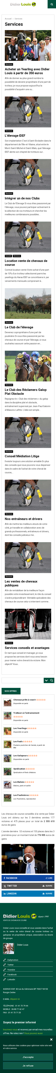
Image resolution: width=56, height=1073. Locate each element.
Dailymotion (12, 960)
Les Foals (18, 741)
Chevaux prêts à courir (24, 700)
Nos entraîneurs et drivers (23, 519)
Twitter (10, 965)
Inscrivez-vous (10, 1029)
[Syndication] (7, 775)
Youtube (11, 970)
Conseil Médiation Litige (22, 456)
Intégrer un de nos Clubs (22, 198)
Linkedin (11, 979)
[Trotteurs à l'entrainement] (7, 719)
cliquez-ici (15, 999)
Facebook (12, 974)
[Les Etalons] (7, 788)
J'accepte (28, 1057)
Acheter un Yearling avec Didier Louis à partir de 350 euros (27, 71)
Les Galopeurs (20, 755)
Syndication (19, 769)
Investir (8, 256)
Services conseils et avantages (27, 648)
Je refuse (28, 1065)
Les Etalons (18, 782)
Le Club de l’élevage (19, 327)
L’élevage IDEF (15, 135)
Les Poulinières (21, 795)
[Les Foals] (7, 748)
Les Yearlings (20, 728)
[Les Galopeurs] (7, 762)
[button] (51, 1039)
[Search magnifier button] (51, 680)
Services (9, 64)
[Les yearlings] (7, 734)
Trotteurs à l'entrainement (26, 713)
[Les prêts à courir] (7, 706)
